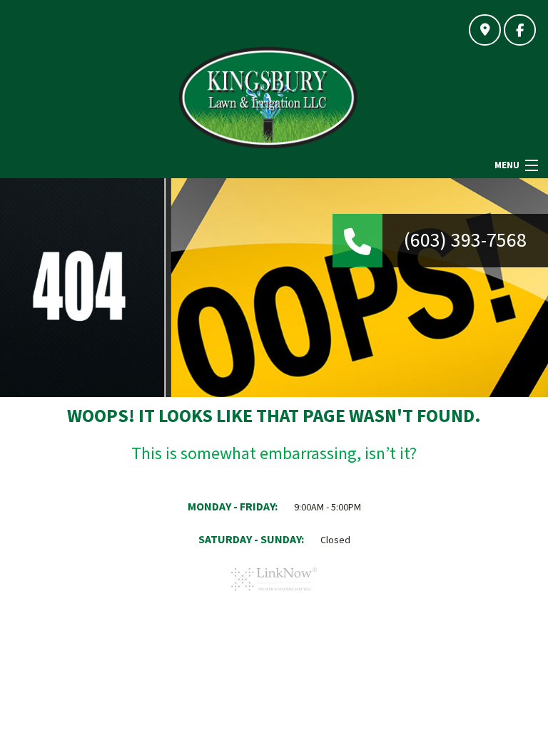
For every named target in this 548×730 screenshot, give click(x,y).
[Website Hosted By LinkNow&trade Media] (274, 596)
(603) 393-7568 (465, 240)
